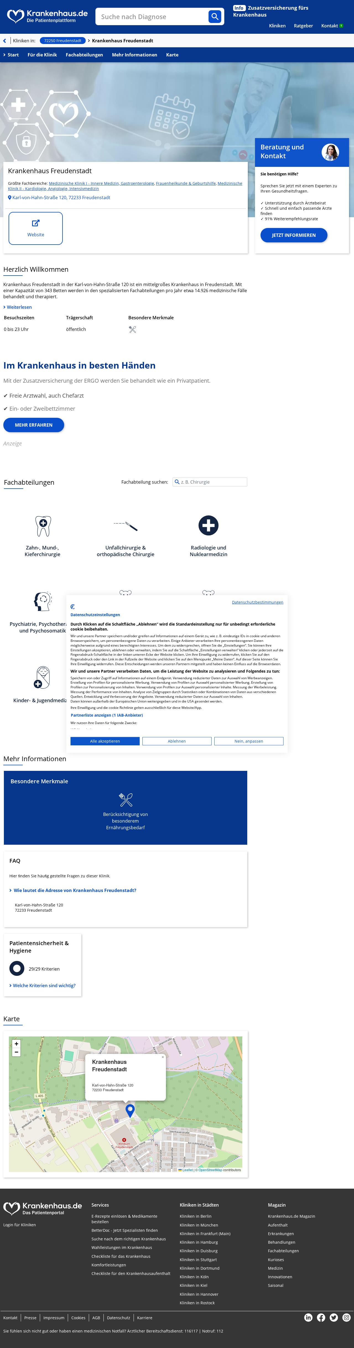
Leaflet (187, 1169)
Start (13, 55)
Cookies (78, 1317)
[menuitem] (277, 25)
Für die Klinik (42, 55)
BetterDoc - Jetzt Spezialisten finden (125, 1230)
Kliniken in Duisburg (199, 1250)
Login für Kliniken (19, 1224)
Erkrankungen (281, 1233)
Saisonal (275, 1285)
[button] (130, 1111)
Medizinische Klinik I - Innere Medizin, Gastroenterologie (101, 183)
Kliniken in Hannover (199, 1294)
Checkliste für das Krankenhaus (121, 1256)
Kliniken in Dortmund (200, 1268)
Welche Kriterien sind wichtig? (44, 986)
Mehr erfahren (34, 425)
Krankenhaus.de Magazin (291, 1216)
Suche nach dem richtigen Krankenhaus (129, 1238)
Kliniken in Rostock (197, 1302)
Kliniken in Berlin (196, 1216)
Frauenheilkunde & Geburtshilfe (186, 183)
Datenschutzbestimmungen (257, 602)
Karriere (144, 1317)
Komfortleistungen (109, 1264)
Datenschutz (118, 1317)
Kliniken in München (199, 1225)
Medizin (275, 1268)
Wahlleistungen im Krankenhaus (122, 1247)
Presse (30, 1317)
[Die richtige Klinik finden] (4, 40)
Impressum (53, 1317)
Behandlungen (281, 1242)
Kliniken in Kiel (193, 1285)
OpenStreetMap (210, 1169)
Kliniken (277, 26)
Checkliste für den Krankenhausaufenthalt (131, 1273)
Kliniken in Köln (194, 1276)
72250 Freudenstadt (62, 40)
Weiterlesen (19, 307)
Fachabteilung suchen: (144, 482)
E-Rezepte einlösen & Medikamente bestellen (124, 1219)
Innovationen (280, 1276)
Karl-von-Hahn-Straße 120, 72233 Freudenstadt (60, 198)
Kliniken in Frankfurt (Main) (205, 1233)
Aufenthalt (278, 1225)
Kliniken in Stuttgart (198, 1259)
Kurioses (276, 1259)
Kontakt (331, 26)
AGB (96, 1317)
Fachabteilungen (84, 55)
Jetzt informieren (294, 235)
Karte (172, 55)
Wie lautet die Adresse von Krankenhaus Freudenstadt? (75, 890)
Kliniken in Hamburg (199, 1242)
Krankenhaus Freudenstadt (122, 41)
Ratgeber (303, 26)
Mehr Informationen (134, 55)
